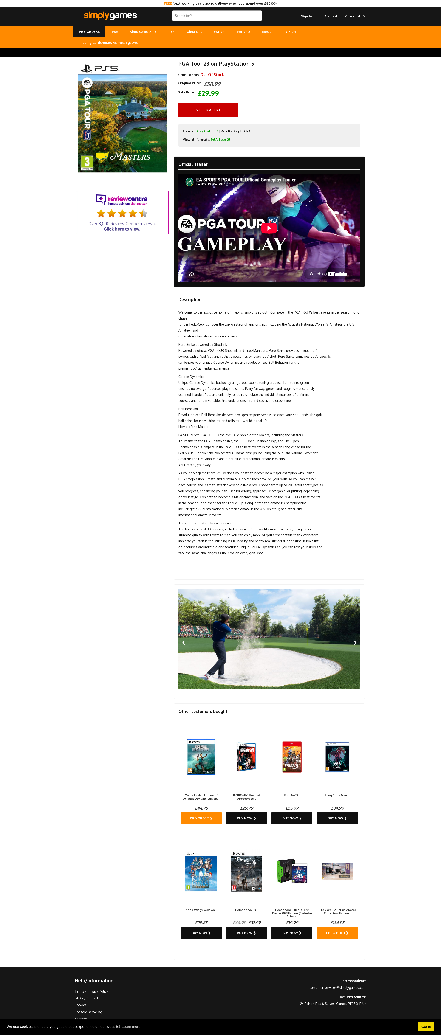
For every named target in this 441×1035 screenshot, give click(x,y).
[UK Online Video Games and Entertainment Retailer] (110, 16)
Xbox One (194, 32)
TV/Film (289, 32)
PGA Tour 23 (220, 139)
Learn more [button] (131, 1027)
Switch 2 (243, 32)
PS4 (172, 32)
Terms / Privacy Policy (91, 991)
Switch (218, 32)
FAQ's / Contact (86, 998)
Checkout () (355, 16)
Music (266, 32)
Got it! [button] (426, 1027)
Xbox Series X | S (143, 32)
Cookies (81, 1005)
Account (330, 16)
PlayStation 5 (207, 131)
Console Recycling (88, 1012)
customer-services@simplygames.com (337, 988)
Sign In (306, 16)
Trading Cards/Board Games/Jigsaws (108, 43)
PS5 (115, 32)
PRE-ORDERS (89, 32)
